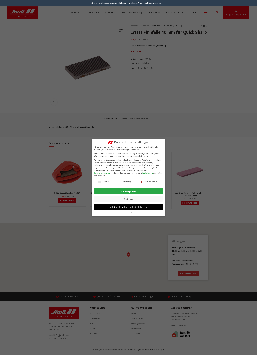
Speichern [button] (128, 199)
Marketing (127, 182)
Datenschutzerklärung (102, 173)
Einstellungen (147, 173)
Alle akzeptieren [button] (128, 191)
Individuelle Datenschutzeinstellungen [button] (128, 207)
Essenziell (105, 182)
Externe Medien (151, 182)
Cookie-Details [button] (128, 213)
